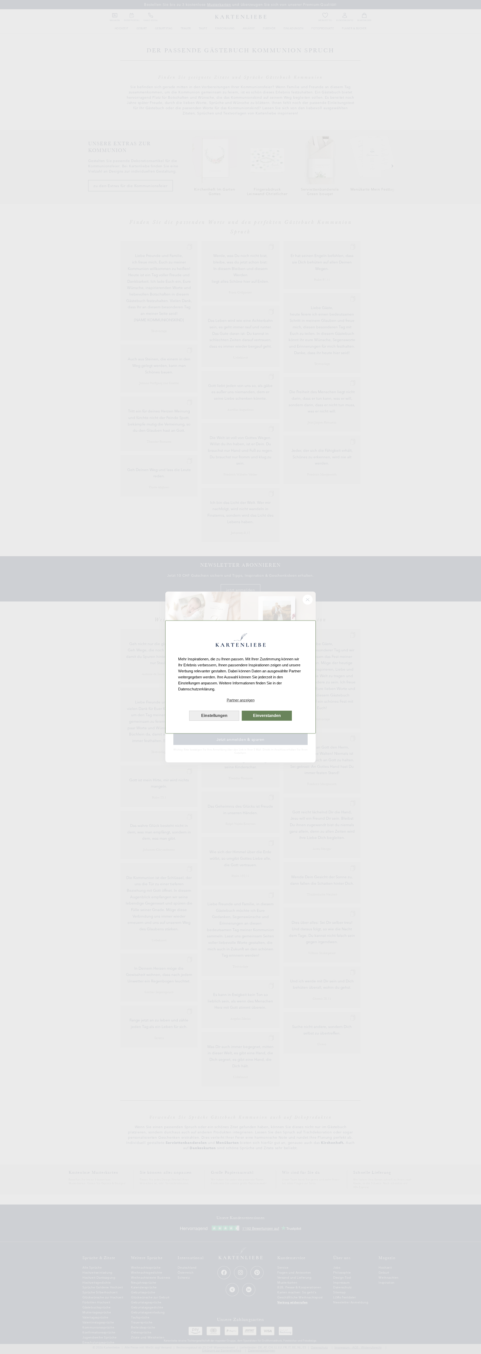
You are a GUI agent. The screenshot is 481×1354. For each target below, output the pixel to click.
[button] (240, 700)
